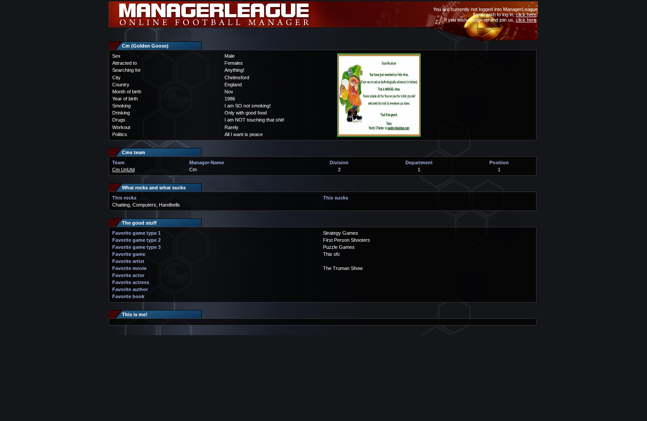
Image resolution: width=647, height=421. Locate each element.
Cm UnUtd (123, 169)
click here (526, 14)
